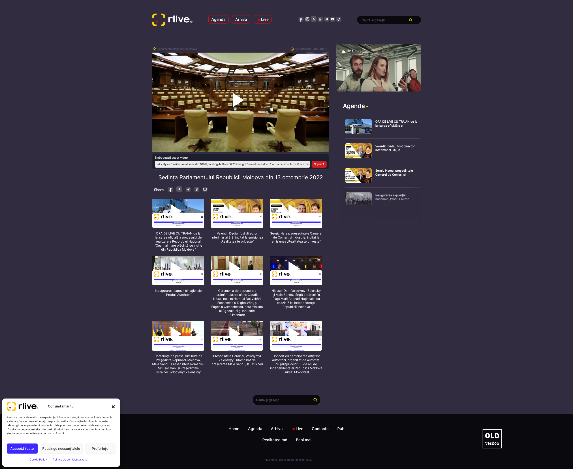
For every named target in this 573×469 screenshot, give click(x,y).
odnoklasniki (320, 19)
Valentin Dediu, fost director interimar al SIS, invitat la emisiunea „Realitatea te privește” (237, 237)
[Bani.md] (492, 438)
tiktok (339, 19)
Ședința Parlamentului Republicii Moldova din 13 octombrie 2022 (240, 177)
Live (265, 19)
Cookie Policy (38, 459)
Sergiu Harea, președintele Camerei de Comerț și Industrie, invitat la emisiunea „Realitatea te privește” (296, 237)
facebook (301, 19)
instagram (307, 19)
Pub (340, 428)
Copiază (319, 164)
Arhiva (241, 19)
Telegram (188, 189)
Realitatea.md (274, 439)
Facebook (170, 189)
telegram (326, 19)
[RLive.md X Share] (179, 189)
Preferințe (100, 448)
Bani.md (303, 439)
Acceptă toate (22, 448)
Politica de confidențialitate (70, 459)
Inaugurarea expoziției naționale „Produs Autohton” (178, 292)
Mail (205, 189)
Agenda (218, 19)
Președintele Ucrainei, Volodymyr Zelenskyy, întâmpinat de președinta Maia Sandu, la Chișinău (237, 360)
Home (234, 428)
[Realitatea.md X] (313, 19)
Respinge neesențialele (61, 448)
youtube (333, 19)
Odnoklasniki (196, 189)
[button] (113, 406)
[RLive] (172, 20)
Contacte (320, 428)
